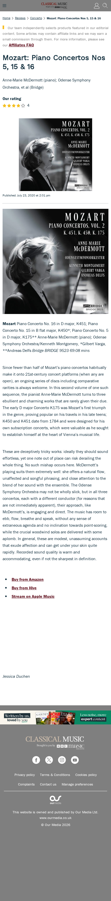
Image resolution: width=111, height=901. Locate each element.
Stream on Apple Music (33, 596)
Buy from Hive (24, 587)
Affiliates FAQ (21, 44)
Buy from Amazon (28, 579)
